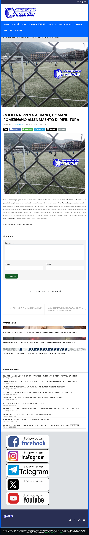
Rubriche (79, 24)
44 (7, 351)
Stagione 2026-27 (37, 24)
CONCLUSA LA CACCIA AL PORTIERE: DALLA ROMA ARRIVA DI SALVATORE (32, 398)
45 (7, 330)
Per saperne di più (50, 532)
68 (7, 340)
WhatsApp (28, 129)
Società (15, 24)
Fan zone (8, 30)
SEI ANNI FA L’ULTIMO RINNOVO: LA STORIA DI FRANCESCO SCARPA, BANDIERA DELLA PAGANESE (41, 409)
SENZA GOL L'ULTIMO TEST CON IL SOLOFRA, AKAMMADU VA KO (28, 414)
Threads (52, 129)
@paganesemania (19, 124)
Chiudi (61, 532)
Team (24, 24)
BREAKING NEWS (11, 369)
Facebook (15, 129)
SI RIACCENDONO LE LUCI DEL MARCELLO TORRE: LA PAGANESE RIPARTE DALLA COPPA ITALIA (40, 343)
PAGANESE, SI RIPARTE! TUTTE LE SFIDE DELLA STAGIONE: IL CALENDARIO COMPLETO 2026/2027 (41, 425)
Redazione (7, 124)
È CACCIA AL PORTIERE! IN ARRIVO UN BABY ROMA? (24, 403)
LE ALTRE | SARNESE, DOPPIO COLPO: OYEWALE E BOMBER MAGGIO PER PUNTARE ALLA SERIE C (40, 332)
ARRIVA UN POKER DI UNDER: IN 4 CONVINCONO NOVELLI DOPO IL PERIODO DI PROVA (37, 392)
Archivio (19, 30)
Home (6, 24)
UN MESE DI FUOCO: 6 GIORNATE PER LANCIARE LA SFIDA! (26, 420)
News (50, 24)
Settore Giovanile (63, 24)
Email (63, 129)
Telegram (40, 129)
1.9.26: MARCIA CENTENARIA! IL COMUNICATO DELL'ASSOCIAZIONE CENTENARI (34, 353)
